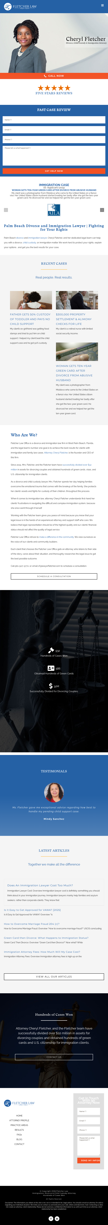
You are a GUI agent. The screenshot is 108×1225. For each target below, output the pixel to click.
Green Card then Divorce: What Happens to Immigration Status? (46, 938)
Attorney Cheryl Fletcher (56, 452)
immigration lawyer (37, 238)
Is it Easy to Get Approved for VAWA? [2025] (32, 910)
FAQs (19, 1134)
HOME (19, 1115)
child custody (29, 242)
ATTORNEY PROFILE (19, 1120)
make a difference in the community (56, 537)
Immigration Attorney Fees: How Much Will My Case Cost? (42, 951)
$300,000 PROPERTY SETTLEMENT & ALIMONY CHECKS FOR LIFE (74, 319)
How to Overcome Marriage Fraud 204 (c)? (32, 924)
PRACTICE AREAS (19, 1125)
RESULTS (19, 1130)
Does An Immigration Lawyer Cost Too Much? (40, 885)
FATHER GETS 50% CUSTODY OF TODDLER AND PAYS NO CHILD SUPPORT (30, 319)
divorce (20, 238)
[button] (6, 210)
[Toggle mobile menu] (102, 5)
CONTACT (19, 1144)
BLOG (19, 1139)
